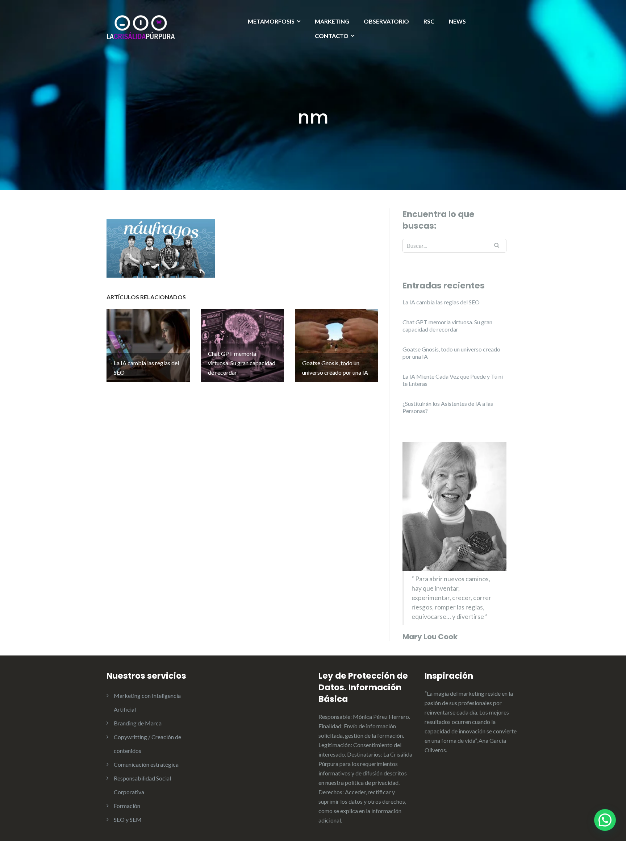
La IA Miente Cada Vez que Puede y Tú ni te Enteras (452, 380)
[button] (605, 820)
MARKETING (332, 21)
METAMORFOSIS (271, 21)
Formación (127, 805)
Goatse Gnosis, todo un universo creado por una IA (451, 353)
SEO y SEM (128, 819)
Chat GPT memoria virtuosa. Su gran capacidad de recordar (447, 326)
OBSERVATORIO (386, 21)
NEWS (457, 21)
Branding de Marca (138, 723)
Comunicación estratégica (146, 764)
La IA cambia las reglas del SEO (441, 302)
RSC (428, 21)
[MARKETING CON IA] (141, 26)
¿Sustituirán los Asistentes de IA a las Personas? (447, 407)
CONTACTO (332, 35)
